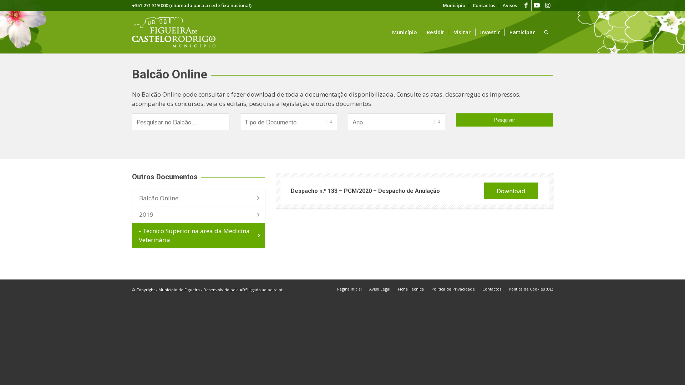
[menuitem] (454, 5)
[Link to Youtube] (537, 5)
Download (511, 191)
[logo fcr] (179, 32)
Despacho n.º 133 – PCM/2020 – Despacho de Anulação (365, 191)
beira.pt (275, 289)
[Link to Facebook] (526, 5)
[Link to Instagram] (547, 5)
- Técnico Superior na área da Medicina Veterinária (194, 235)
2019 (146, 214)
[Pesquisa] (546, 32)
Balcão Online (158, 198)
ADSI (244, 289)
